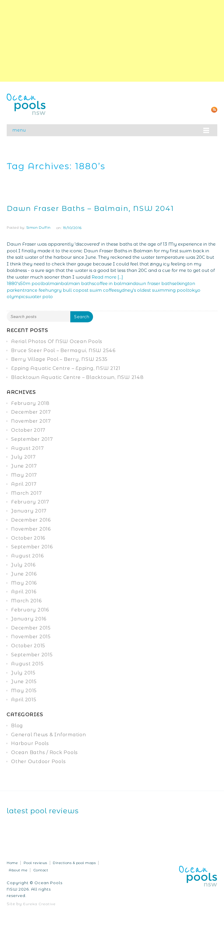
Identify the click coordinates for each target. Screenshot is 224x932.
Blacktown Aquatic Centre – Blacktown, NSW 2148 (77, 377)
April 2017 (24, 484)
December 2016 (31, 520)
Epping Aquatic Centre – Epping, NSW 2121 (65, 368)
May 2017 (24, 475)
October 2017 (28, 430)
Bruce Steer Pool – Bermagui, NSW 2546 (63, 350)
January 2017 (29, 511)
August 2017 (27, 448)
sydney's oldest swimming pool (152, 290)
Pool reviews (35, 863)
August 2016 (27, 556)
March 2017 (26, 493)
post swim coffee (97, 290)
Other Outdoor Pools (38, 761)
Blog (17, 725)
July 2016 (23, 565)
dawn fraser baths (153, 283)
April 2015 (23, 699)
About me (18, 870)
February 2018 (30, 403)
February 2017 (30, 502)
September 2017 (32, 439)
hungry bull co (61, 290)
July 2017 (23, 457)
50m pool (31, 283)
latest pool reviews (43, 811)
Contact (40, 870)
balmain (51, 283)
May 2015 (24, 690)
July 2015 (23, 673)
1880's (13, 283)
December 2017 (31, 412)
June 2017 (24, 466)
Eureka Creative (39, 904)
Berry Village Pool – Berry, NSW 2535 (59, 359)
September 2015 (32, 655)
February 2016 (30, 610)
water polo (40, 296)
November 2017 (31, 421)
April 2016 (23, 591)
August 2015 (27, 664)
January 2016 (28, 619)
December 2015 (31, 628)
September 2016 (32, 547)
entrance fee (31, 290)
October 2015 (28, 645)
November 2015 (31, 636)
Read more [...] (107, 277)
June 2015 (24, 681)
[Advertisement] (112, 41)
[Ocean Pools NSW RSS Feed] (214, 109)
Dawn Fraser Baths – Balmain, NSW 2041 (90, 208)
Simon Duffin (38, 227)
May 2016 (24, 583)
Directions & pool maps (74, 863)
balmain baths (77, 283)
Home (12, 863)
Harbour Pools (30, 743)
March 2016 (26, 601)
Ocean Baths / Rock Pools (44, 752)
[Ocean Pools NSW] (26, 103)
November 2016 (31, 529)
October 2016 (28, 538)
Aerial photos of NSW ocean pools (56, 341)
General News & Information (48, 734)
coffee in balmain (113, 283)
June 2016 (24, 574)
